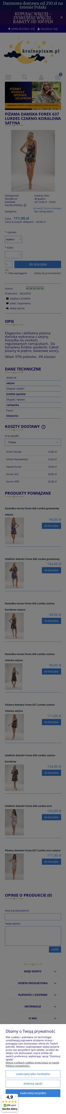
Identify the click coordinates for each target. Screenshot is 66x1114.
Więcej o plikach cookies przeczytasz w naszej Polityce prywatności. (32, 1064)
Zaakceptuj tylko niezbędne (33, 1074)
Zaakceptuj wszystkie (33, 1093)
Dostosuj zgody (33, 1083)
